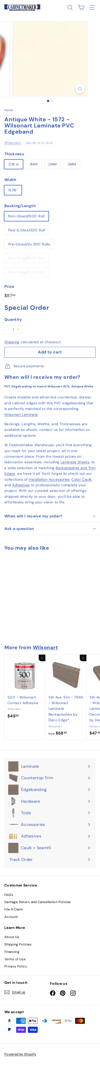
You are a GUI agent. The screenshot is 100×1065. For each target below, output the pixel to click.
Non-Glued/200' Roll (26, 272)
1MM (33, 164)
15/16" (13, 190)
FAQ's (8, 895)
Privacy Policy (15, 966)
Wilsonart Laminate (21, 414)
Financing (11, 952)
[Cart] (81, 7)
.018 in (13, 164)
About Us (11, 937)
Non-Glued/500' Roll (26, 258)
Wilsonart (12, 142)
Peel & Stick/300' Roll (26, 230)
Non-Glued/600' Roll (26, 216)
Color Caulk (82, 479)
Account (11, 917)
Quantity (13, 319)
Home (8, 110)
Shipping (11, 342)
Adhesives (21, 485)
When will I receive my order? (33, 516)
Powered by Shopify (20, 1054)
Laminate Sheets (75, 462)
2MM (52, 164)
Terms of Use (14, 959)
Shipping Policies (18, 944)
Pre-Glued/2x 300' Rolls (29, 244)
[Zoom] (80, 88)
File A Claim (13, 909)
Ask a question (19, 528)
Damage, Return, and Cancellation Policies (37, 902)
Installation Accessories (49, 479)
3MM (72, 164)
